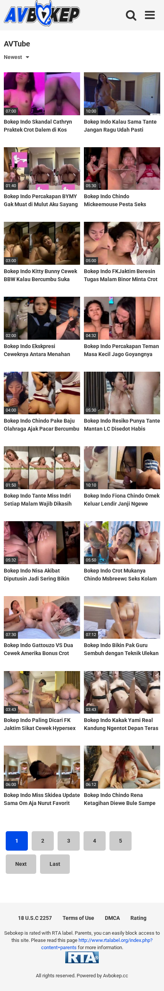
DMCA (112, 918)
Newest (13, 57)
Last (55, 864)
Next (21, 864)
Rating (138, 918)
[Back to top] (150, 975)
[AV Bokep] (42, 14)
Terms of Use (78, 918)
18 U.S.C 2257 (35, 918)
